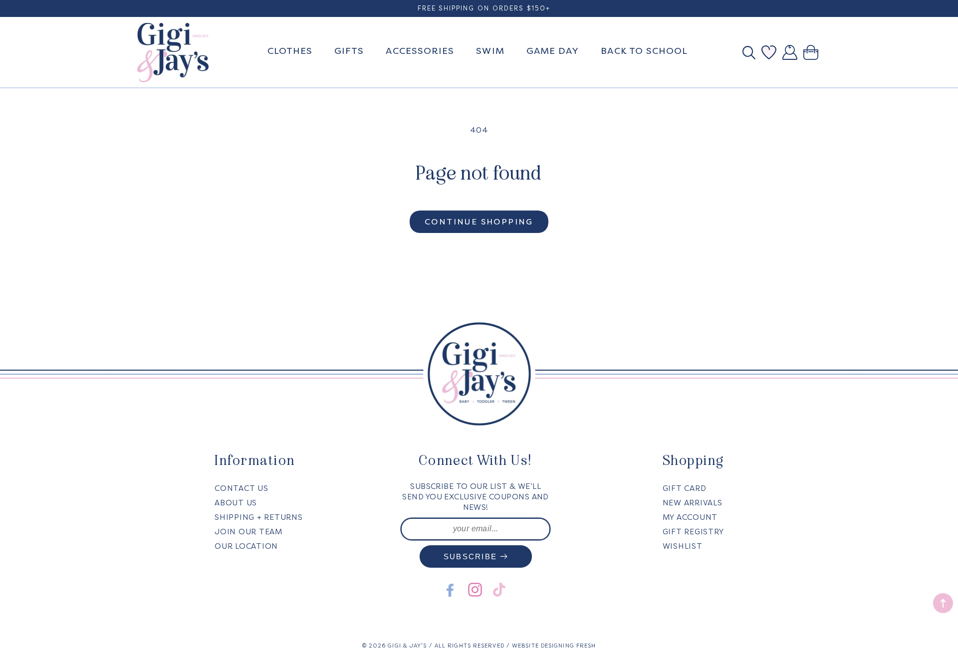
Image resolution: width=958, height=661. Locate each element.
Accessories (420, 50)
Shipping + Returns (259, 517)
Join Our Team (248, 531)
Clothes (290, 50)
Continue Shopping (479, 221)
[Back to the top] (943, 603)
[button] (751, 52)
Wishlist (683, 546)
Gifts (349, 50)
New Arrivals (692, 502)
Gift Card (685, 488)
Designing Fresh (568, 646)
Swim (490, 50)
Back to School (644, 50)
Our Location (246, 546)
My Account (690, 517)
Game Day (552, 50)
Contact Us (241, 488)
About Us (236, 502)
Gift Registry (693, 531)
